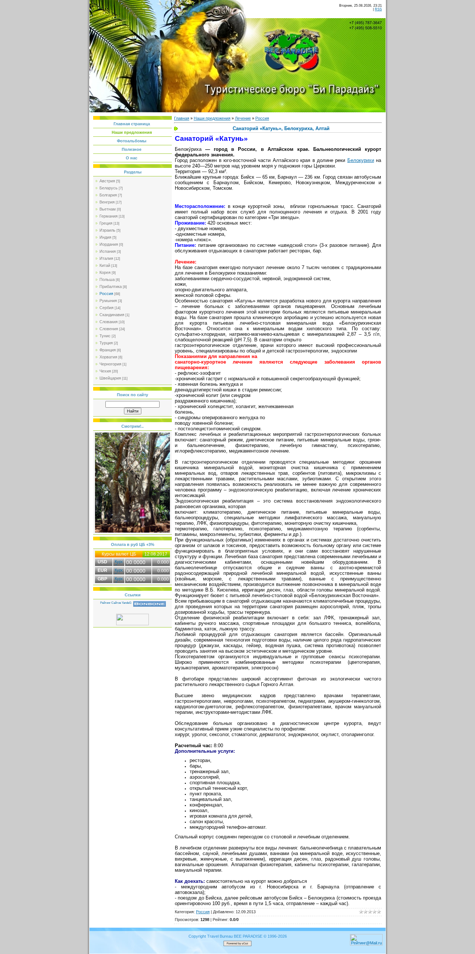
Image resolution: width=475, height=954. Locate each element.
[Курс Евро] (119, 570)
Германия (108, 216)
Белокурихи (360, 160)
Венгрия (107, 202)
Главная (181, 118)
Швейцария (110, 378)
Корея (105, 272)
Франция (107, 350)
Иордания (108, 244)
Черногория (110, 364)
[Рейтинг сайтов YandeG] (115, 605)
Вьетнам (107, 209)
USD (102, 561)
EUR (102, 570)
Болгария (108, 195)
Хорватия (108, 357)
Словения (108, 329)
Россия (106, 293)
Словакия (108, 321)
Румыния (108, 300)
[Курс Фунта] (119, 578)
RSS (378, 9)
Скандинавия (111, 314)
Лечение (243, 118)
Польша (107, 279)
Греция (105, 223)
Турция (106, 343)
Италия (106, 258)
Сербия (106, 307)
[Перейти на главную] (292, 50)
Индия (105, 237)
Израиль (107, 230)
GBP (102, 579)
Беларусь (108, 188)
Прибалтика (110, 286)
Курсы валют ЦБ (119, 554)
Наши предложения (212, 118)
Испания (107, 251)
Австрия (107, 181)
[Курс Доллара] (119, 561)
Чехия (105, 371)
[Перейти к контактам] (366, 25)
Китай (104, 265)
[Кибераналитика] (132, 624)
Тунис (105, 336)
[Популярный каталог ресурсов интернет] (149, 605)
